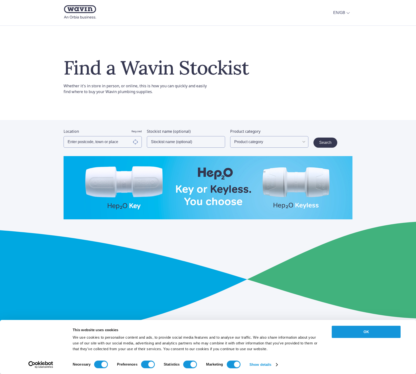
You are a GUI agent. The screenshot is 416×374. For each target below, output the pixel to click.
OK (366, 332)
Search (325, 142)
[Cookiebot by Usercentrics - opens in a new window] (41, 364)
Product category (245, 131)
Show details (260, 364)
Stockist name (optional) (169, 131)
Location (103, 131)
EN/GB (339, 13)
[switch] (148, 364)
